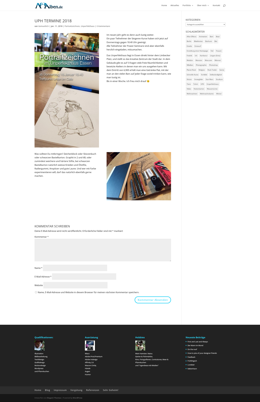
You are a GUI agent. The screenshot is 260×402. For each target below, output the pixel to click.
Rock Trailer (212, 70)
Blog (47, 390)
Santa (222, 70)
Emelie (189, 46)
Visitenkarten (199, 89)
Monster (199, 60)
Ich (196, 55)
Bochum (208, 41)
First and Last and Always (198, 341)
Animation (203, 36)
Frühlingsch (192, 361)
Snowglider (198, 79)
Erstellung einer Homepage (197, 51)
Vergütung (76, 390)
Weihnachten (192, 94)
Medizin (190, 60)
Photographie (201, 65)
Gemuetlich (43, 26)
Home (164, 5)
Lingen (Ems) (215, 55)
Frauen (219, 51)
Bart (211, 36)
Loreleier (191, 365)
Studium (219, 79)
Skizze (189, 79)
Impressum (60, 390)
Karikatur (203, 55)
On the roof (192, 349)
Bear (218, 36)
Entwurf (198, 46)
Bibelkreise (198, 41)
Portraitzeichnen (72, 26)
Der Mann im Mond (195, 345)
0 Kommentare (103, 26)
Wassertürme (212, 89)
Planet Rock (191, 70)
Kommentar (42, 236)
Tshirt (195, 84)
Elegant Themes (54, 398)
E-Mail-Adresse (43, 276)
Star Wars (209, 79)
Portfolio (187, 5)
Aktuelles (174, 5)
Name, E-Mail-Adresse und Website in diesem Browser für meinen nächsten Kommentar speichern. (88, 292)
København (192, 368)
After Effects (191, 36)
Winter (219, 94)
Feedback (191, 357)
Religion (202, 70)
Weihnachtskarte (207, 94)
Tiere (189, 84)
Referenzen (92, 390)
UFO (202, 84)
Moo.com (208, 60)
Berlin (189, 41)
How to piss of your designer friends (202, 353)
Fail (212, 51)
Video (189, 89)
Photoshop (213, 65)
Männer (218, 60)
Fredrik (189, 55)
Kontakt (216, 5)
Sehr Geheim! (110, 390)
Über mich (202, 5)
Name (38, 268)
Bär (215, 41)
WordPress (77, 398)
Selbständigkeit (216, 74)
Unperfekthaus (88, 26)
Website (39, 285)
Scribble (204, 74)
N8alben (190, 65)
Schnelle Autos (192, 74)
